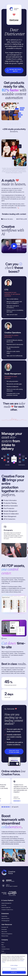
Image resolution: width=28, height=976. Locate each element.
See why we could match (15, 70)
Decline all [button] (14, 968)
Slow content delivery (12, 299)
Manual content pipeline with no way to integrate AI (14, 302)
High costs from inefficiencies (14, 355)
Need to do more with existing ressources (15, 390)
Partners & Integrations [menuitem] (6, 933)
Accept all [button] (14, 972)
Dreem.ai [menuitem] (3, 953)
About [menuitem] (2, 942)
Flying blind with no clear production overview (13, 394)
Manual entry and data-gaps (14, 384)
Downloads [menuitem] (4, 929)
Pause (5, 638)
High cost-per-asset (12, 314)
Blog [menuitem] (2, 944)
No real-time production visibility (13, 348)
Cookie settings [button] (14, 965)
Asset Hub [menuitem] (3, 905)
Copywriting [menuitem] (4, 916)
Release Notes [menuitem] (4, 935)
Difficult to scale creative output (13, 352)
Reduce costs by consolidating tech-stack (15, 311)
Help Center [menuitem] (4, 931)
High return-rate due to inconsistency (13, 306)
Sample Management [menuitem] (6, 903)
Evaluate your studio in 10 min (14, 751)
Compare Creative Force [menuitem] (7, 909)
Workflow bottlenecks (12, 386)
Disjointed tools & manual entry (15, 344)
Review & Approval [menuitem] (5, 907)
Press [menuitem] (2, 951)
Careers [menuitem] (3, 946)
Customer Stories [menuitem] (5, 949)
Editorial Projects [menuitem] (5, 918)
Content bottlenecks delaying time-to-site (14, 341)
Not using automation (12, 381)
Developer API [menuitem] (4, 927)
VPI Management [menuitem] (5, 920)
